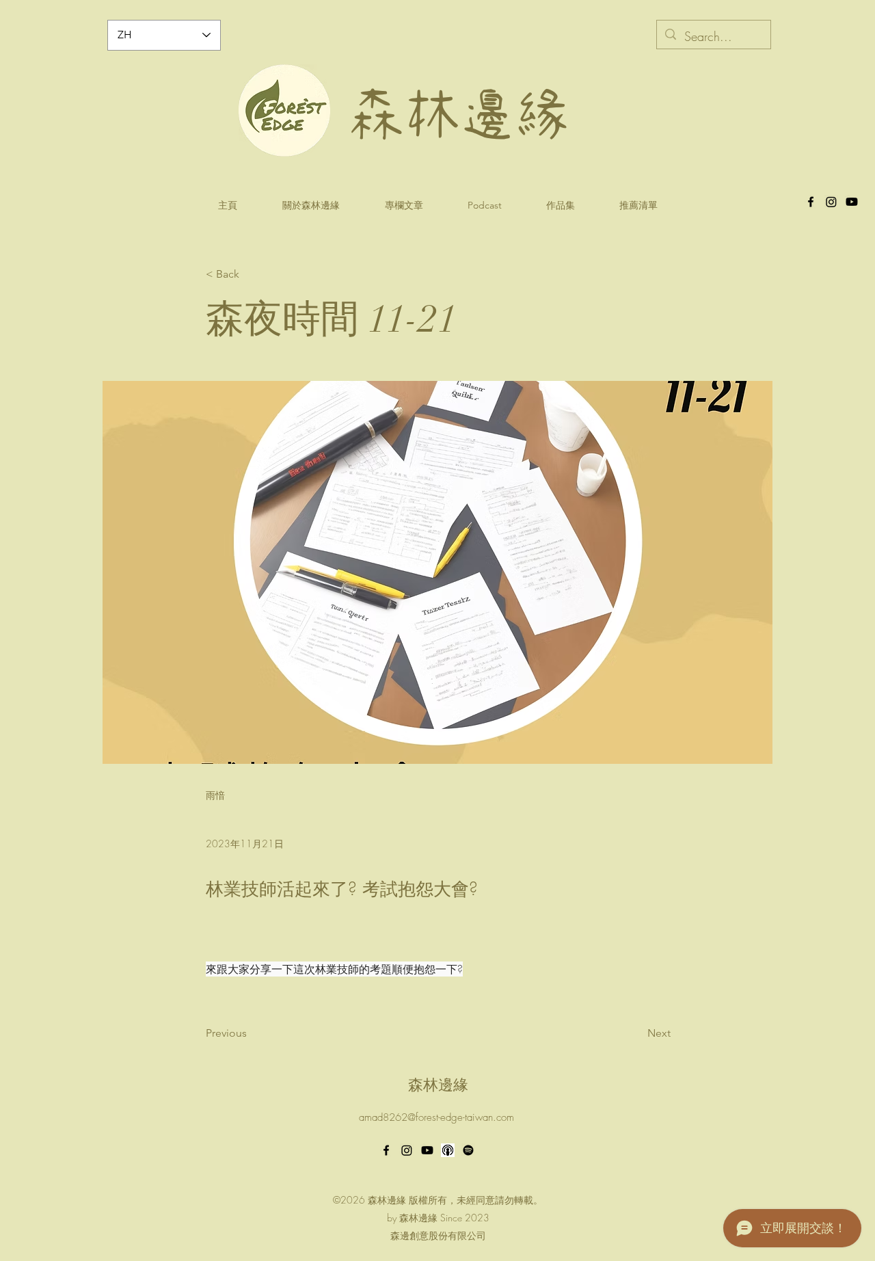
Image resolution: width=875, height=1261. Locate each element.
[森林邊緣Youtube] (852, 202)
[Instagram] (407, 1150)
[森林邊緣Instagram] (831, 202)
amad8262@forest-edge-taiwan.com (436, 1117)
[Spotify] (468, 1150)
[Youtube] (427, 1150)
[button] (484, 205)
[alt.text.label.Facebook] (811, 202)
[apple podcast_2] (448, 1150)
